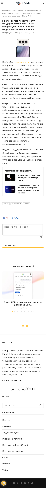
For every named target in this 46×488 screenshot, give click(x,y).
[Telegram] (28, 483)
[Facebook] (14, 483)
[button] (4, 292)
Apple (6, 204)
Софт (27, 204)
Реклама (6, 464)
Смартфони (16, 204)
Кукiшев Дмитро (15, 33)
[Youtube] (25, 483)
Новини (13, 11)
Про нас (6, 420)
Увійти (16, 218)
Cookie (5, 457)
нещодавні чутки (22, 62)
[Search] (43, 3)
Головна (5, 11)
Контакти (6, 426)
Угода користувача (11, 432)
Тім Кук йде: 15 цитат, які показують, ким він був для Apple (29, 177)
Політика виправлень (12, 451)
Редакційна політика (12, 439)
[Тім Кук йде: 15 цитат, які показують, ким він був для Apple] (10, 177)
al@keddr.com (15, 374)
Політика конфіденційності (15, 445)
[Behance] (21, 483)
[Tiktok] (32, 483)
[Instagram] (17, 483)
